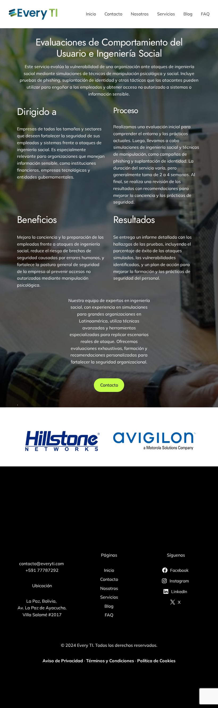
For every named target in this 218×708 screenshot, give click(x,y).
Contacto (109, 385)
